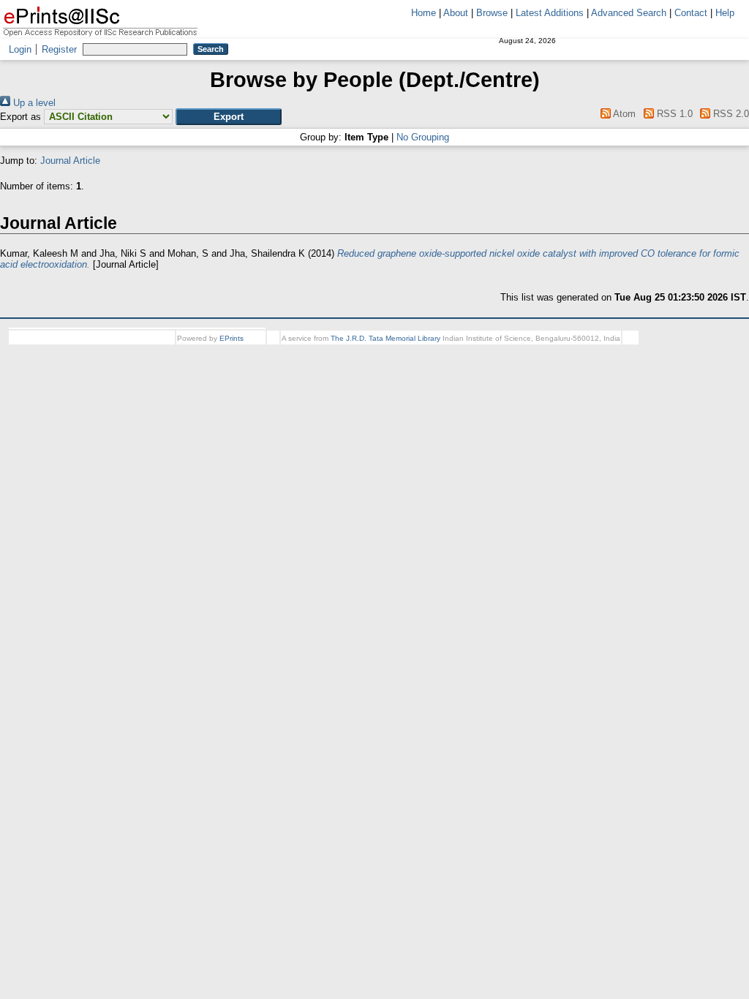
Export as (20, 116)
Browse (492, 12)
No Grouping (422, 137)
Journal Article (70, 160)
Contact (690, 12)
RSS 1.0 (673, 113)
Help (724, 12)
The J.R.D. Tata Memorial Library (385, 338)
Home (423, 12)
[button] (229, 116)
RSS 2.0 (729, 113)
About (455, 12)
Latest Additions (550, 12)
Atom (623, 113)
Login (20, 49)
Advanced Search (628, 12)
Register (59, 49)
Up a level (33, 102)
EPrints (231, 338)
